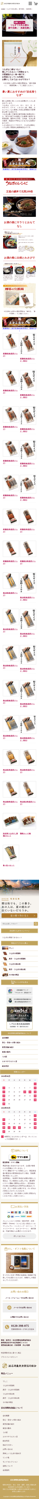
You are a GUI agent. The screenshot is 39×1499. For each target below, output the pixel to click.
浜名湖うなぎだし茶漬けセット (10, 835)
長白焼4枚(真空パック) (10, 667)
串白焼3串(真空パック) (10, 771)
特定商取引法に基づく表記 (11, 1353)
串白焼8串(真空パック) (10, 803)
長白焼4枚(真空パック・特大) (27, 670)
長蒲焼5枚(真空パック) (10, 462)
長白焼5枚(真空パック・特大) (27, 705)
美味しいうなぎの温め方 (12, 1453)
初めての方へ (8, 1445)
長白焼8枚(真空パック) (10, 737)
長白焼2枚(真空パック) (10, 594)
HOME (3, 9)
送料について (8, 1466)
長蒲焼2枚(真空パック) (10, 355)
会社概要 (5, 1038)
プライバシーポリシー (9, 1357)
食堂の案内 (6, 1052)
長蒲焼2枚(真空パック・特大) (27, 360)
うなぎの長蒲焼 (14, 953)
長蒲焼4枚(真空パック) (10, 428)
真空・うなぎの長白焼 (17, 969)
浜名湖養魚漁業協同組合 (19, 1480)
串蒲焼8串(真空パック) (10, 562)
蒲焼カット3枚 (25, 833)
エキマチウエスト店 (9, 1061)
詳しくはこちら (19, 1236)
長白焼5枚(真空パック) (10, 702)
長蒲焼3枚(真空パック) (10, 392)
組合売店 (5, 1066)
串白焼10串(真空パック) (28, 803)
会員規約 (6, 1470)
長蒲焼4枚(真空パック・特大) (27, 430)
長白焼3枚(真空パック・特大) (27, 635)
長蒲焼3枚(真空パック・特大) (27, 396)
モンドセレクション (10, 1462)
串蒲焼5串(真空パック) (27, 531)
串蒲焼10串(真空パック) (28, 562)
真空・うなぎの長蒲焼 (17, 959)
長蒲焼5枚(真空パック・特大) (27, 465)
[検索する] (36, 924)
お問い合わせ (8, 1449)
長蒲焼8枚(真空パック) (10, 496)
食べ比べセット (9, 865)
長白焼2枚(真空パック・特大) (27, 599)
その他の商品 (14, 975)
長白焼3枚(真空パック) (10, 630)
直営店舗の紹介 (8, 1047)
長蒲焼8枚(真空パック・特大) (27, 499)
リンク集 (6, 1457)
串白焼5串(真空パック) (27, 771)
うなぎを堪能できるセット (12, 937)
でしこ (11, 948)
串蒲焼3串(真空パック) (10, 531)
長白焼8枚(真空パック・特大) (27, 739)
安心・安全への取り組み (11, 1042)
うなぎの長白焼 (14, 964)
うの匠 (4, 1057)
